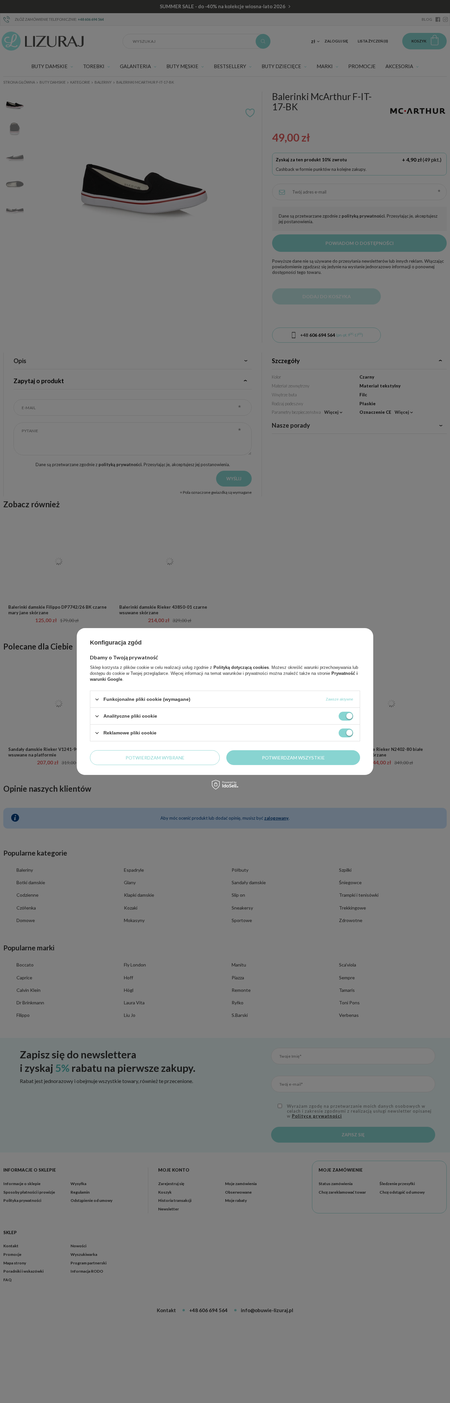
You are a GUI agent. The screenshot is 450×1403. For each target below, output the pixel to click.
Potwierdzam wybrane (155, 757)
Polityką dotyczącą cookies (241, 667)
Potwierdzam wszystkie (293, 757)
